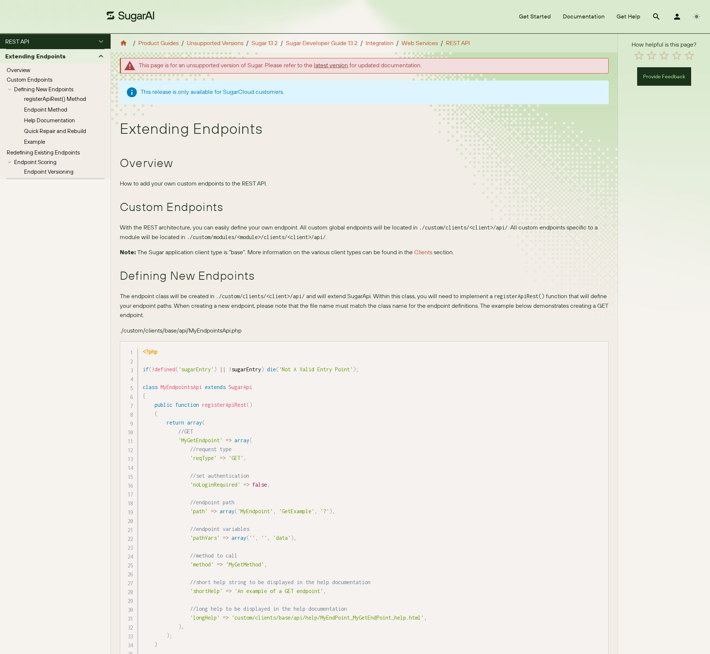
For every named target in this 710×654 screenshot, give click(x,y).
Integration (379, 43)
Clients (423, 252)
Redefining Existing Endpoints (43, 152)
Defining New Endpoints (44, 89)
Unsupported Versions (215, 43)
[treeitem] (55, 70)
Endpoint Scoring (35, 162)
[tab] (535, 16)
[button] (55, 41)
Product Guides (158, 43)
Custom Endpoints (30, 79)
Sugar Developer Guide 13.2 (322, 43)
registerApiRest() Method (55, 98)
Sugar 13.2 (264, 43)
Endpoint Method (45, 109)
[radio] (639, 55)
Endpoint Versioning (49, 171)
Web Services (420, 43)
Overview (18, 70)
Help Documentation (49, 120)
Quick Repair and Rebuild (55, 130)
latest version (331, 65)
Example (34, 141)
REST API (458, 43)
